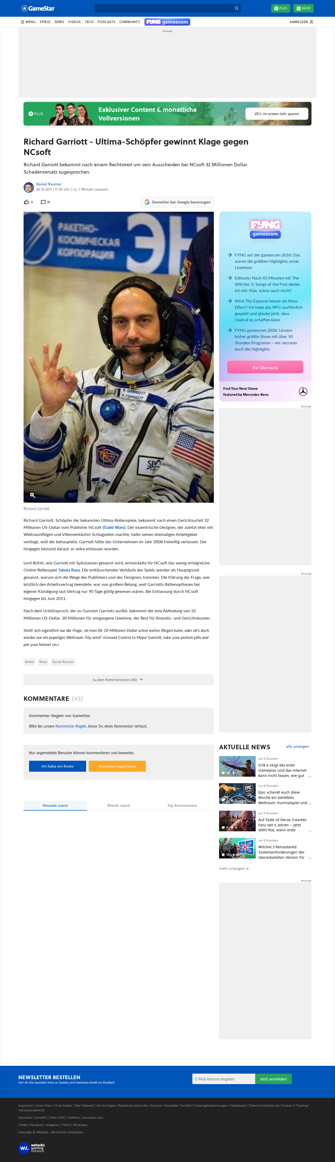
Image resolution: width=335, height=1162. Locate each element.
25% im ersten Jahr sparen (277, 113)
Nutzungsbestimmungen (210, 1105)
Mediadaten (238, 1105)
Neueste (55, 805)
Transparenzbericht (31, 1110)
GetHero (74, 1117)
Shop (306, 8)
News (43, 662)
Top (182, 805)
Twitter (23, 1125)
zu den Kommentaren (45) (115, 679)
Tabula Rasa (69, 570)
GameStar (25, 1117)
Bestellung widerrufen (133, 1105)
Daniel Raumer (49, 184)
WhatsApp (80, 1125)
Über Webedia (84, 1105)
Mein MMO (57, 1117)
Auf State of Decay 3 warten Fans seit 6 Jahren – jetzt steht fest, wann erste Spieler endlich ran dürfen (282, 827)
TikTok (66, 1125)
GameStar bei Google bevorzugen (181, 202)
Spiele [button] (45, 22)
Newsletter (171, 1105)
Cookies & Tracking (294, 1105)
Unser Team (44, 1105)
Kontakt (186, 1105)
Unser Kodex (63, 1105)
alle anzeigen (297, 746)
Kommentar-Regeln (70, 726)
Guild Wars (114, 527)
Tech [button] (89, 22)
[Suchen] (236, 8)
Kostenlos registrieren (117, 766)
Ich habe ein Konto (58, 766)
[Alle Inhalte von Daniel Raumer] (29, 187)
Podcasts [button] (106, 22)
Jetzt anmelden (273, 1079)
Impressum (25, 1105)
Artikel (29, 662)
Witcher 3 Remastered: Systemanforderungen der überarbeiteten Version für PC (281, 854)
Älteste (118, 805)
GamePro (40, 1117)
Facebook (36, 1125)
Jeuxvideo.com (92, 1117)
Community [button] (129, 22)
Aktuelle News (245, 747)
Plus (283, 8)
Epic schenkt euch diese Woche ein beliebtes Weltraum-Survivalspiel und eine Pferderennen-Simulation (282, 802)
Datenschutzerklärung (264, 1105)
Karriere (155, 1105)
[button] (28, 22)
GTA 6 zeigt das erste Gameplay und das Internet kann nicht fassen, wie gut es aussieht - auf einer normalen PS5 (282, 775)
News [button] (59, 22)
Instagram (52, 1125)
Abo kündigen (106, 1105)
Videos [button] (74, 22)
